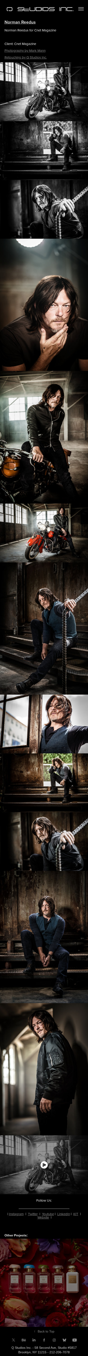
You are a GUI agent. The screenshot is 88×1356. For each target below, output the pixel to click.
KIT (75, 1214)
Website (43, 1217)
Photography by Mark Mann (25, 50)
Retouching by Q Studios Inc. (26, 57)
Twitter (33, 1214)
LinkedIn (63, 1214)
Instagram (16, 1214)
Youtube (48, 1214)
